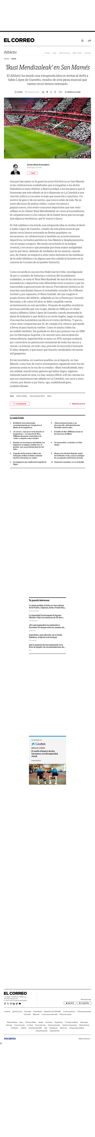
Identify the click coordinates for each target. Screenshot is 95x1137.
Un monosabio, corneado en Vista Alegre (68, 443)
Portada (6, 59)
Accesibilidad (37, 1011)
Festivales (9, 1025)
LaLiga (54, 53)
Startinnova (63, 1028)
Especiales (87, 53)
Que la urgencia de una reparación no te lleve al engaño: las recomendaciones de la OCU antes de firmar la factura (47, 647)
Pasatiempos (59, 1022)
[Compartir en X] (51, 92)
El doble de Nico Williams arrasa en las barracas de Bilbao (68, 433)
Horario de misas (40, 1025)
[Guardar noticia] (18, 92)
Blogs (21, 1022)
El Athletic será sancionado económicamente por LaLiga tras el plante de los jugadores (27, 425)
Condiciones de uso (69, 1011)
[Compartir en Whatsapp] (43, 92)
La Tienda (30, 1025)
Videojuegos (84, 1022)
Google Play (85, 1003)
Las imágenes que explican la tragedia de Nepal (30, 463)
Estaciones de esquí (54, 1025)
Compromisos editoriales (50, 1014)
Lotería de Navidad (41, 1031)
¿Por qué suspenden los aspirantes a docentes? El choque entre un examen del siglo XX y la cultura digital (47, 627)
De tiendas (49, 1022)
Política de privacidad (84, 1011)
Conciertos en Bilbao (71, 1022)
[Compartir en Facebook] (47, 92)
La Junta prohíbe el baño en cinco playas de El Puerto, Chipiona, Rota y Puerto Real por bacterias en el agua (47, 607)
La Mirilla (23, 1028)
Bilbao (49, 396)
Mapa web (36, 1014)
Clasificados (14, 1028)
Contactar (7, 1011)
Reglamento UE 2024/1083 (52, 1011)
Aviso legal (27, 1011)
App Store (71, 1003)
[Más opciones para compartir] (55, 92)
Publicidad (27, 1014)
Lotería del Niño (55, 1031)
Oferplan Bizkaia (12, 1022)
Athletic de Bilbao (21, 396)
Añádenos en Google (73, 92)
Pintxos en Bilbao (30, 1022)
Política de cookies (65, 1014)
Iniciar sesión (82, 40)
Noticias (47, 53)
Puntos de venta (19, 1025)
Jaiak (45, 1028)
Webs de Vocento (84, 1039)
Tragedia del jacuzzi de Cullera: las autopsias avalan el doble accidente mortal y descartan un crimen (27, 455)
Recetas (40, 1022)
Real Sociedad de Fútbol (37, 396)
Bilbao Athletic (77, 53)
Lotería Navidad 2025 (35, 1028)
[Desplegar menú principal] (89, 40)
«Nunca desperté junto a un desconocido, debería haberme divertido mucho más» (67, 425)
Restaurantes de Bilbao (77, 1028)
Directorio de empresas (69, 1025)
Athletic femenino (64, 53)
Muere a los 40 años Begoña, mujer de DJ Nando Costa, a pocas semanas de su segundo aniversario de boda (69, 455)
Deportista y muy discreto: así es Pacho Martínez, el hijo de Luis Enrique (45, 636)
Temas (12, 396)
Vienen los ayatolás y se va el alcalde (69, 462)
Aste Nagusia (53, 1028)
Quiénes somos (17, 1011)
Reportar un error (78, 404)
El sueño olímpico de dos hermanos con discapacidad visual (44, 754)
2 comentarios (21, 404)
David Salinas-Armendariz (38, 164)
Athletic (10, 52)
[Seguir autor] (32, 173)
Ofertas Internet (84, 1025)
